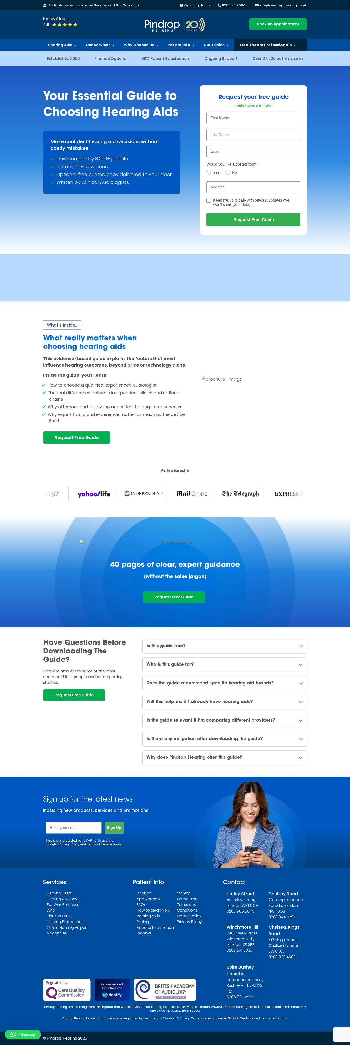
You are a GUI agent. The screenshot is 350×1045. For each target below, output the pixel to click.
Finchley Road (283, 894)
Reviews (144, 933)
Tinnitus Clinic (59, 916)
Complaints (187, 899)
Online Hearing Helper (66, 927)
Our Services (98, 45)
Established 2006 (63, 58)
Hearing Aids (60, 45)
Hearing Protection (64, 921)
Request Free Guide (253, 219)
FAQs (141, 904)
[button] (23, 1034)
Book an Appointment (149, 896)
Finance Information (155, 927)
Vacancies (57, 933)
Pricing (143, 921)
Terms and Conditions (187, 907)
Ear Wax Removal (63, 904)
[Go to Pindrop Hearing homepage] (175, 25)
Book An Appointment (278, 24)
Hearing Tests (59, 893)
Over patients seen (278, 58)
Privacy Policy (189, 921)
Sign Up (114, 828)
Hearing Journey (62, 899)
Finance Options (110, 58)
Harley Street (241, 894)
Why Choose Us (139, 45)
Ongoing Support (221, 58)
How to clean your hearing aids (153, 913)
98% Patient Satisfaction (165, 58)
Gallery (183, 893)
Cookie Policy (189, 916)
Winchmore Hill (242, 927)
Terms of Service (99, 844)
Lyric (51, 910)
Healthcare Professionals (266, 45)
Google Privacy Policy (62, 844)
